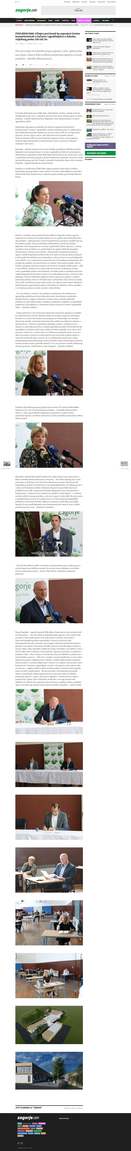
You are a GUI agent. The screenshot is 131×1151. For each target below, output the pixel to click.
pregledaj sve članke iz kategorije (73, 1108)
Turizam (30, 1133)
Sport (57, 20)
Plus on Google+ (53, 65)
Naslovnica (67, 2)
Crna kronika (27, 1123)
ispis (18, 65)
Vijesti (19, 20)
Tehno (43, 1133)
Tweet (26, 65)
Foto (73, 20)
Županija (25, 1126)
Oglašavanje (75, 2)
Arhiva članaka (111, 2)
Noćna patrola (22, 1133)
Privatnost (84, 2)
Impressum (92, 2)
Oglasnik (105, 20)
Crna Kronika (29, 20)
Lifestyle (65, 20)
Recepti (39, 1126)
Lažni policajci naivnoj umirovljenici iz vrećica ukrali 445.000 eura (95, 25)
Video (50, 20)
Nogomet (39, 1128)
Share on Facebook (38, 65)
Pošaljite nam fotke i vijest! (98, 146)
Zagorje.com (26, 10)
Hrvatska (32, 1126)
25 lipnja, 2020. (31, 44)
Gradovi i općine (84, 20)
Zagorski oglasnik (96, 153)
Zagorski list (37, 1131)
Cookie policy (101, 2)
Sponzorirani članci (23, 1128)
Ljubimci (96, 20)
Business (37, 1133)
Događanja (41, 20)
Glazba (33, 1128)
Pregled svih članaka (110, 76)
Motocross (21, 1131)
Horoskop (42, 1123)
